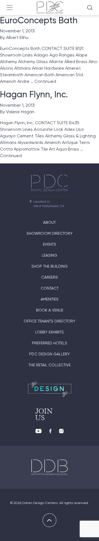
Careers (49, 277)
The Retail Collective (50, 365)
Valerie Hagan (20, 111)
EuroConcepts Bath (39, 20)
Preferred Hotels (49, 343)
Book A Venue (49, 310)
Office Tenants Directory (49, 321)
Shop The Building (49, 266)
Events (49, 244)
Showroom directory (49, 233)
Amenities (50, 299)
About (49, 222)
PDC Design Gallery (49, 354)
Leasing (49, 255)
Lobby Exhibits (49, 332)
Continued (45, 81)
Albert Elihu (17, 37)
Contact (50, 288)
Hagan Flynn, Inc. (34, 94)
